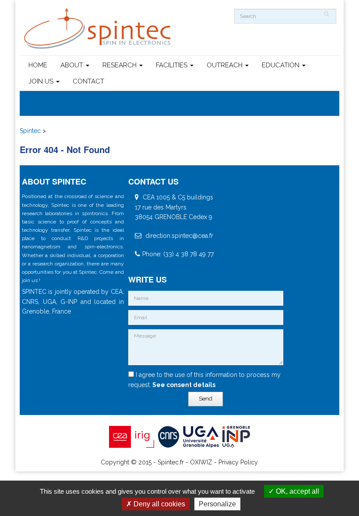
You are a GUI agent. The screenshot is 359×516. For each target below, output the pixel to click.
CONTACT (88, 81)
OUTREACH (225, 65)
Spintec (30, 130)
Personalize (217, 504)
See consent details (183, 384)
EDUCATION (281, 65)
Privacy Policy (238, 462)
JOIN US (41, 81)
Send (205, 398)
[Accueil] (98, 29)
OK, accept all (296, 491)
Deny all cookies (158, 504)
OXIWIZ (201, 462)
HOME (37, 65)
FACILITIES (172, 65)
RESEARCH (120, 65)
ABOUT (72, 65)
